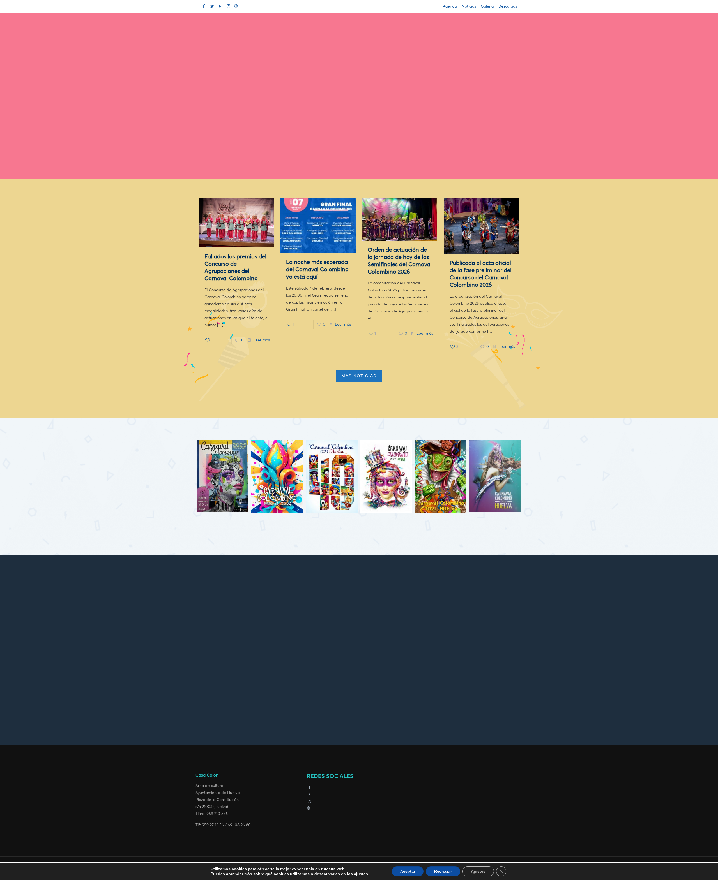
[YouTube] (309, 794)
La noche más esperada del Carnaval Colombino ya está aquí (317, 269)
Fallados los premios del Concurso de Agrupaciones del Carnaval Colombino (235, 267)
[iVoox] (308, 808)
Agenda (450, 6)
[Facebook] (309, 787)
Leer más (261, 340)
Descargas (507, 6)
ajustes (361, 874)
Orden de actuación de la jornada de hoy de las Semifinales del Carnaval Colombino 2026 (400, 260)
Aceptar (407, 871)
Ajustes (478, 871)
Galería (487, 6)
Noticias (469, 6)
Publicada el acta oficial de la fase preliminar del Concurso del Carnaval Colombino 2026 (481, 274)
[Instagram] (309, 801)
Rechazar (443, 871)
